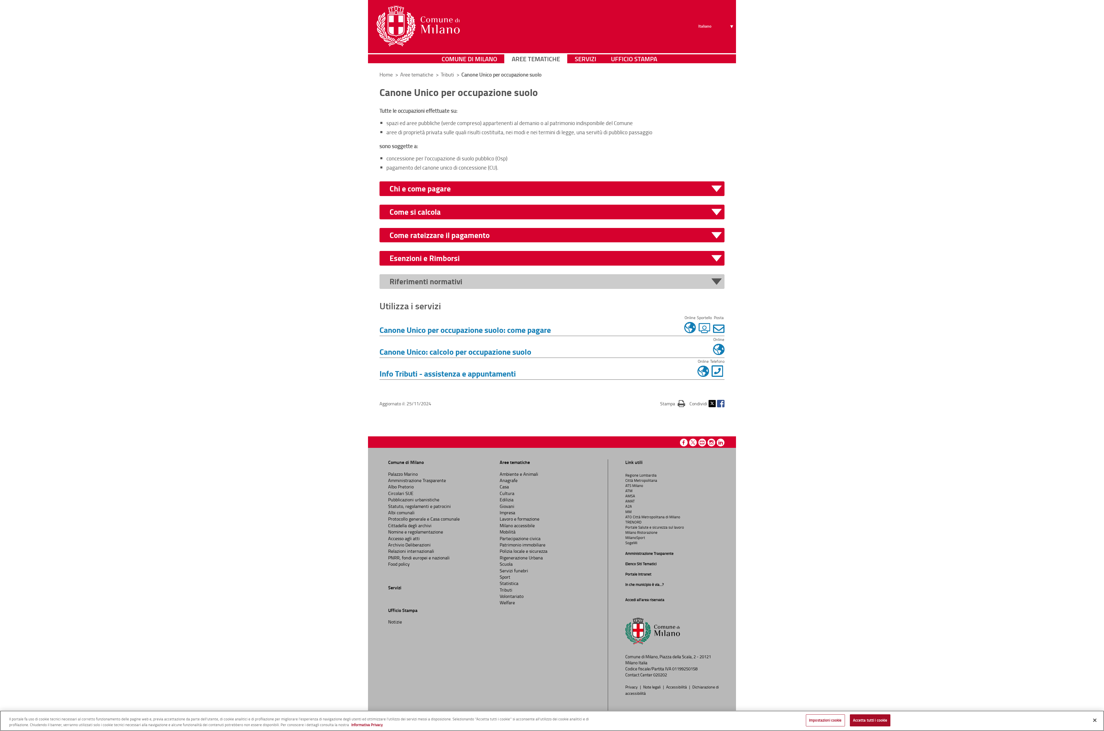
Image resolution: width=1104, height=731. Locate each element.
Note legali (652, 687)
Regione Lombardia (641, 475)
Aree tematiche (536, 58)
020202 (660, 675)
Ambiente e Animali (519, 474)
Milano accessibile (517, 525)
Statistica (509, 583)
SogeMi (631, 542)
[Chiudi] (1094, 720)
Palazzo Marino (403, 474)
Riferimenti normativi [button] (426, 281)
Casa (504, 487)
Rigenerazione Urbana (521, 558)
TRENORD (633, 522)
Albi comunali (401, 512)
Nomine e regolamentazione (415, 532)
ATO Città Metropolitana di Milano (652, 516)
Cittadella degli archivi (410, 525)
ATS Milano (634, 485)
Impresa (507, 512)
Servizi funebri (514, 570)
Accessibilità (677, 687)
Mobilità (507, 532)
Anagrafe (509, 480)
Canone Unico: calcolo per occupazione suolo (455, 351)
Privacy (632, 687)
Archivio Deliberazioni (409, 545)
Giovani (507, 506)
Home (386, 74)
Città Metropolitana (641, 480)
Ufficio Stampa (634, 58)
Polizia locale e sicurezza (523, 551)
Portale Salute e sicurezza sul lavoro (654, 527)
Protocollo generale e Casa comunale (424, 519)
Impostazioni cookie (825, 720)
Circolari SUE (400, 493)
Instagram (711, 442)
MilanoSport (635, 537)
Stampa (672, 403)
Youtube (702, 442)
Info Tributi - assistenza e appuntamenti (447, 373)
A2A (628, 506)
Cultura (507, 493)
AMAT (630, 501)
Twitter (712, 403)
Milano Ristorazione (641, 532)
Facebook (720, 403)
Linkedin (720, 442)
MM (628, 511)
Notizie (395, 622)
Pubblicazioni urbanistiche (413, 499)
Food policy (399, 564)
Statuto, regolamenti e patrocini (419, 506)
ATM (628, 490)
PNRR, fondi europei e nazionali (419, 558)
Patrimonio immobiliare (522, 545)
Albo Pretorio (401, 487)
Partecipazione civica (520, 538)
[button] (556, 188)
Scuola (506, 564)
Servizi (585, 58)
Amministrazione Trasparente (417, 480)
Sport (505, 577)
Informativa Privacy (367, 724)
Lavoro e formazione (519, 519)
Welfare (507, 602)
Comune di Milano (469, 58)
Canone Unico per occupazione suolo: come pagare (465, 329)
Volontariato (512, 596)
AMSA (630, 495)
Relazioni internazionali (411, 551)
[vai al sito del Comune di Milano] (418, 26)
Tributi (448, 74)
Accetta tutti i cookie (870, 720)
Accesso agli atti (404, 538)
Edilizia (506, 499)
